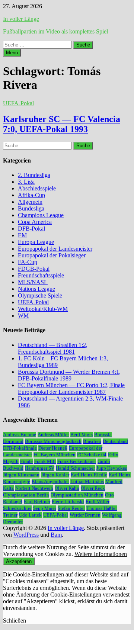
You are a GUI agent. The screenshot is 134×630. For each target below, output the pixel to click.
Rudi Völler (97, 501)
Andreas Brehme (19, 434)
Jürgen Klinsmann (21, 475)
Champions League (41, 215)
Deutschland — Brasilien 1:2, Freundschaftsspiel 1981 (52, 348)
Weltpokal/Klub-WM (43, 309)
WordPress (26, 534)
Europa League (36, 242)
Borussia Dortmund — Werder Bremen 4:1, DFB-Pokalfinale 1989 (69, 375)
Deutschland (115, 441)
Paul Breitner (37, 501)
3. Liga (26, 182)
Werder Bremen (85, 515)
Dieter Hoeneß (52, 448)
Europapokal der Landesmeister (55, 248)
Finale (26, 461)
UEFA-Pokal (18, 103)
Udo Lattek (30, 515)
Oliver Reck (93, 488)
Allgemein (30, 202)
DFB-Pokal (31, 228)
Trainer (10, 515)
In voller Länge (21, 19)
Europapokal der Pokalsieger (52, 255)
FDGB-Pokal (34, 269)
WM (23, 315)
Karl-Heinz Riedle (89, 475)
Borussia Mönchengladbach (53, 441)
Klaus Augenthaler (50, 481)
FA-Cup (27, 262)
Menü (12, 52)
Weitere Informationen (100, 554)
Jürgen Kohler (55, 475)
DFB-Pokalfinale (20, 448)
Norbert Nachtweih (34, 488)
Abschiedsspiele (37, 188)
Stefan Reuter (71, 508)
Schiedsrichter (17, 508)
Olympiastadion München (77, 495)
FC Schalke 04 (91, 454)
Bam (56, 534)
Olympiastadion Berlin (26, 495)
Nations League (36, 289)
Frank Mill (45, 461)
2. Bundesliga (34, 175)
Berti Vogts (81, 434)
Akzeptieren (19, 561)
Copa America (35, 222)
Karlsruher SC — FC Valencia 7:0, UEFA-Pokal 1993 (61, 124)
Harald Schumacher (75, 468)
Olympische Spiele (40, 295)
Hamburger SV (39, 468)
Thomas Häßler (101, 508)
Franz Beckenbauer (76, 461)
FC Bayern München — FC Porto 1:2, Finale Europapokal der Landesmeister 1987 (71, 388)
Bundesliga (31, 208)
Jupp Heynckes (111, 468)
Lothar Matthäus (87, 481)
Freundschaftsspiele (41, 275)
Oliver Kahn (67, 488)
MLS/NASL (33, 282)
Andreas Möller (53, 434)
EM (22, 235)
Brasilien (92, 441)
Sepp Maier (44, 508)
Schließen (14, 620)
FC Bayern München (55, 454)
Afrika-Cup (31, 195)
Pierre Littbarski (68, 501)
